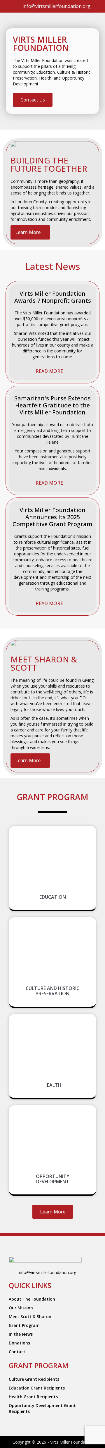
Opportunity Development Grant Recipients (42, 1408)
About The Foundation (32, 1299)
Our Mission (21, 1308)
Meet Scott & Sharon (30, 1316)
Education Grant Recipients (37, 1388)
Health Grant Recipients (33, 1396)
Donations (19, 1343)
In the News (21, 1334)
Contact (17, 1351)
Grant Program (24, 1325)
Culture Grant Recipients (34, 1379)
